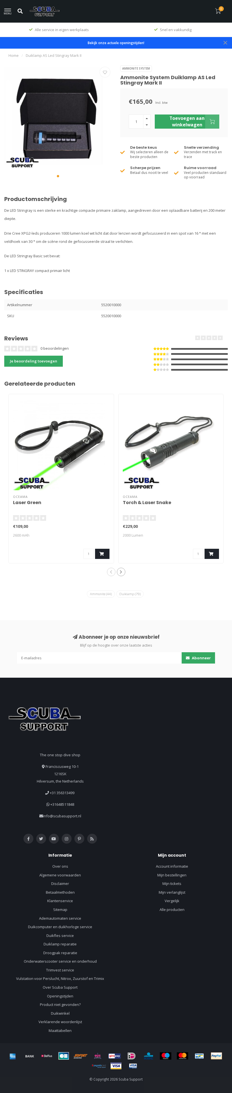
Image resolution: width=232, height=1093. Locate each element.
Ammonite (101, 594)
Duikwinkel (60, 1013)
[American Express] (13, 1056)
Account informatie (172, 866)
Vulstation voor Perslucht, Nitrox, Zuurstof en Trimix (60, 978)
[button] (58, 176)
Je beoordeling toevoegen (33, 361)
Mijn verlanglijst (172, 892)
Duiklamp (130, 594)
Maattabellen (60, 1030)
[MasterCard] (182, 1056)
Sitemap (60, 909)
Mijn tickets (171, 883)
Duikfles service (60, 935)
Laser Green (27, 502)
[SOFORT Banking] (81, 1056)
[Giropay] (115, 1056)
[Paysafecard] (99, 1066)
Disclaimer (60, 883)
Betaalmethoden (60, 892)
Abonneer (201, 657)
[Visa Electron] (133, 1066)
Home (13, 55)
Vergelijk (172, 900)
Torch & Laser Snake (147, 502)
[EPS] (98, 1056)
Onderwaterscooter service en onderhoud (60, 961)
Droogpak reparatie (60, 952)
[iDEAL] (131, 1056)
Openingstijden (60, 996)
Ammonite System (136, 68)
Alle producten (172, 909)
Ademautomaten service (60, 918)
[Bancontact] (199, 1056)
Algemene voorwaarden (60, 875)
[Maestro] (165, 1056)
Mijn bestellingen (171, 875)
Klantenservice (60, 900)
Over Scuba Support (60, 987)
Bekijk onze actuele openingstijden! (116, 42)
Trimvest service (60, 970)
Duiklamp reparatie (60, 944)
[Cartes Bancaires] (64, 1056)
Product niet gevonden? (60, 1004)
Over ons (60, 866)
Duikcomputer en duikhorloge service (60, 926)
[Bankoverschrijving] (30, 1056)
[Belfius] (47, 1056)
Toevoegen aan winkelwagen (187, 121)
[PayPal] (216, 1056)
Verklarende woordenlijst (60, 1021)
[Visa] (116, 1066)
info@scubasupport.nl (62, 815)
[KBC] (148, 1056)
